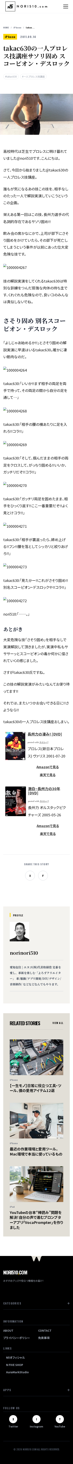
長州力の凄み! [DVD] (45, 734)
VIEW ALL (58, 1023)
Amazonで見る (47, 766)
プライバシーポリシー (16, 1338)
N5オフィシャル (15, 1357)
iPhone (17, 27)
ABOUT (8, 1330)
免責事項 (43, 1338)
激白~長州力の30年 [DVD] (44, 791)
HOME (6, 27)
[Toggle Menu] (66, 6)
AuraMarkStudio (17, 1372)
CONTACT (45, 1330)
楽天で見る (48, 774)
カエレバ (43, 742)
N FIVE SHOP (14, 1365)
